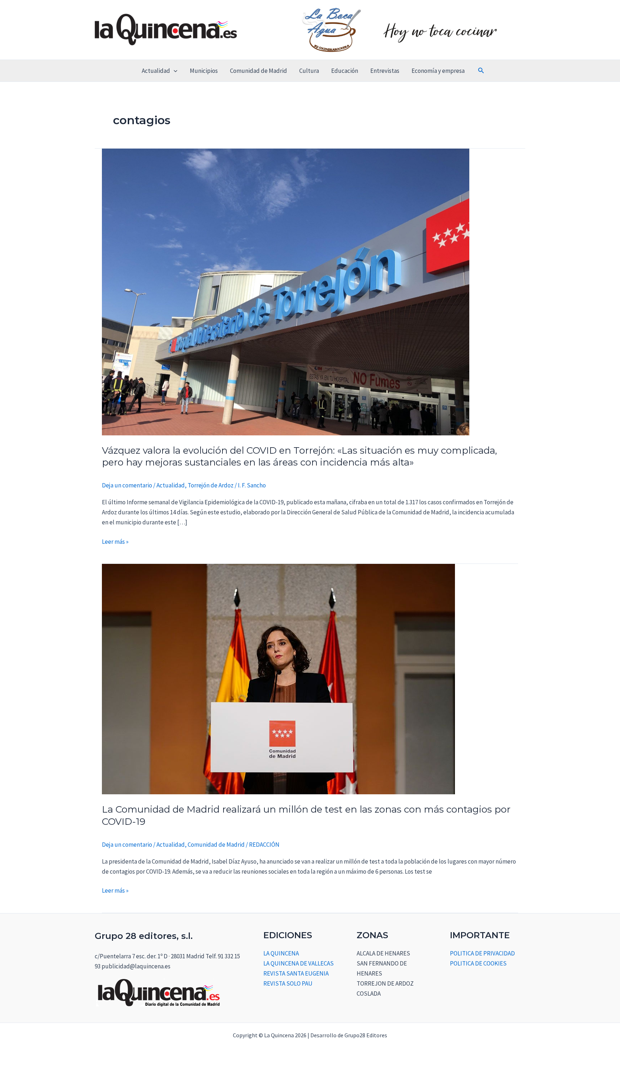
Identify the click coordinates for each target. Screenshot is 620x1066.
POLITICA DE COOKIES (478, 963)
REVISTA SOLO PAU (288, 983)
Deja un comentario (127, 485)
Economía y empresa (438, 71)
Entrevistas (384, 71)
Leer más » (115, 541)
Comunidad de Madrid (258, 71)
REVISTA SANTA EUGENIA (296, 973)
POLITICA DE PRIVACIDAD (482, 953)
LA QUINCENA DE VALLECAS (298, 963)
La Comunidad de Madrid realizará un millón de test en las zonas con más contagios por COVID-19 (306, 815)
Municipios (204, 71)
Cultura (309, 71)
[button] (173, 70)
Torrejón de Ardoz (211, 485)
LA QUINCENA (281, 953)
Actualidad (156, 71)
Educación (344, 71)
